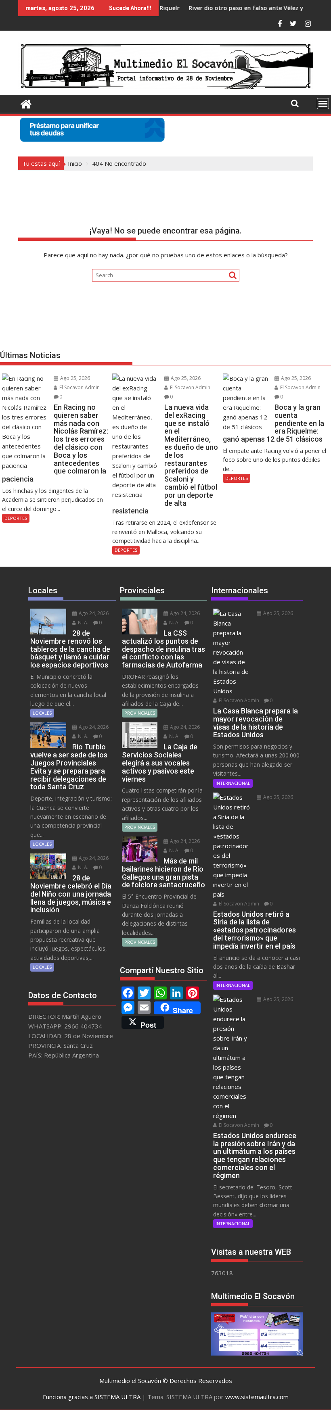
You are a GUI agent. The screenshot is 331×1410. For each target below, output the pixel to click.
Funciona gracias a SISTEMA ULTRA (91, 1397)
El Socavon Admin (79, 387)
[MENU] (323, 103)
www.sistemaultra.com (257, 1397)
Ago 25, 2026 (74, 378)
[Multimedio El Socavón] (26, 103)
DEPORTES (15, 518)
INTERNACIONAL (233, 783)
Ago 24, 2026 (93, 613)
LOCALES (42, 713)
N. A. (82, 622)
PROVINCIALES (139, 713)
